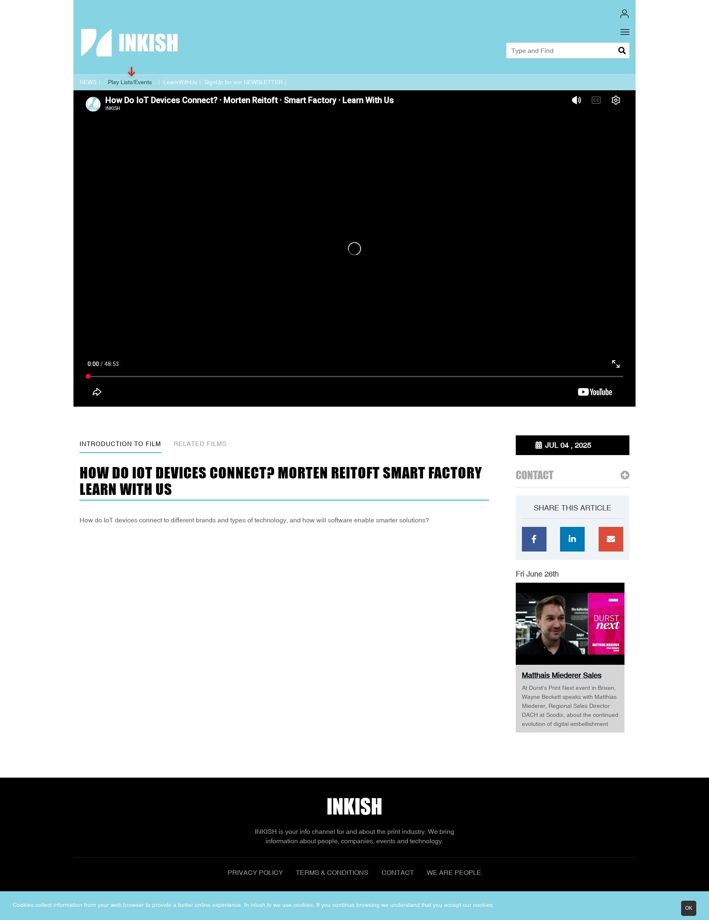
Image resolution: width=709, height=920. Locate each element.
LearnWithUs (180, 82)
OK (688, 908)
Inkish (354, 806)
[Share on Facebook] (534, 539)
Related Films (200, 443)
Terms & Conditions (332, 872)
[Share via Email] (611, 539)
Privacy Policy (255, 872)
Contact (398, 872)
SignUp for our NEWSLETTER (243, 82)
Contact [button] (534, 475)
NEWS (88, 82)
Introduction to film (120, 443)
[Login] (624, 13)
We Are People (454, 872)
